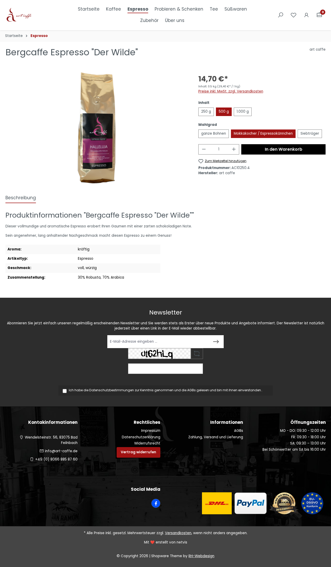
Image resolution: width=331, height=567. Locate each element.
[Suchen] (280, 15)
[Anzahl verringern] (203, 149)
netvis (182, 542)
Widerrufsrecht (147, 443)
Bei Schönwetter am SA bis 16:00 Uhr (294, 449)
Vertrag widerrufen (138, 452)
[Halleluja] (97, 127)
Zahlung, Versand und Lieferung (215, 437)
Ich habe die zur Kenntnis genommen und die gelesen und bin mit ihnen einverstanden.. (165, 390)
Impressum (150, 430)
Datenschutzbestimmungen (111, 390)
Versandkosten (178, 533)
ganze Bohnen (213, 133)
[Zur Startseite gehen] (31, 15)
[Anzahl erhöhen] (234, 149)
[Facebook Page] (155, 503)
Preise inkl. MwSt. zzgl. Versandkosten (230, 91)
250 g (206, 111)
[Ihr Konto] (306, 15)
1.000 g (243, 111)
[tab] (20, 198)
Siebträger (309, 133)
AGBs (191, 390)
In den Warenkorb (283, 149)
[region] (96, 127)
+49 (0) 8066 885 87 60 (56, 459)
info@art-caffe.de (61, 451)
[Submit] (216, 341)
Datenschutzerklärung (141, 437)
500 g (224, 111)
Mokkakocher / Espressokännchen (263, 133)
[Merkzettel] (293, 15)
